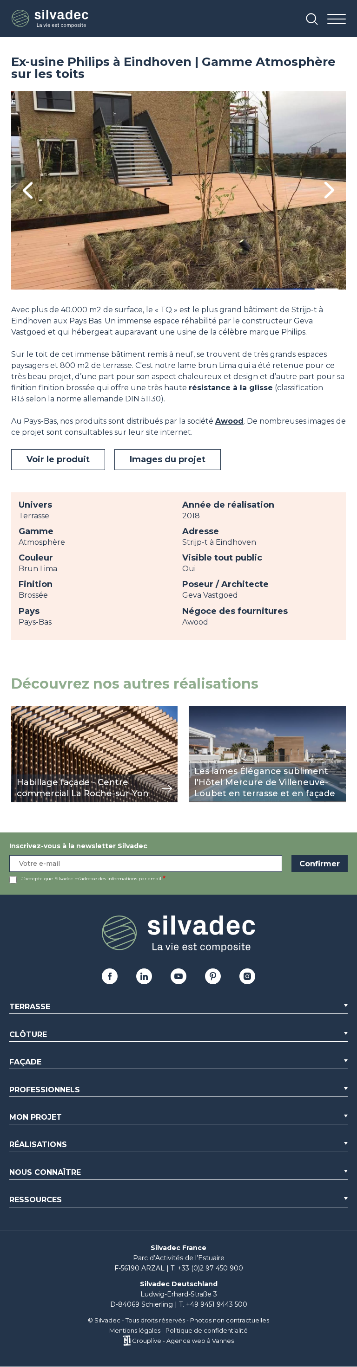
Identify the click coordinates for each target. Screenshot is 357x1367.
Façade (25, 1061)
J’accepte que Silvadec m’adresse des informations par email (91, 879)
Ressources (35, 1199)
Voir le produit (58, 459)
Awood (229, 421)
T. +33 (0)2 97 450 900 (207, 1268)
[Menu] (336, 19)
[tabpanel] (178, 190)
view (19, 710)
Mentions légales (134, 1330)
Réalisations (38, 1144)
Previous (27, 190)
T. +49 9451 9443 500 (213, 1304)
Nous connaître (45, 1172)
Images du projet (167, 459)
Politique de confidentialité (206, 1330)
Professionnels (44, 1089)
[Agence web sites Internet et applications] (126, 1340)
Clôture (28, 1034)
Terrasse (29, 1006)
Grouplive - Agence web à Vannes (183, 1340)
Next (329, 190)
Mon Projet (35, 1117)
